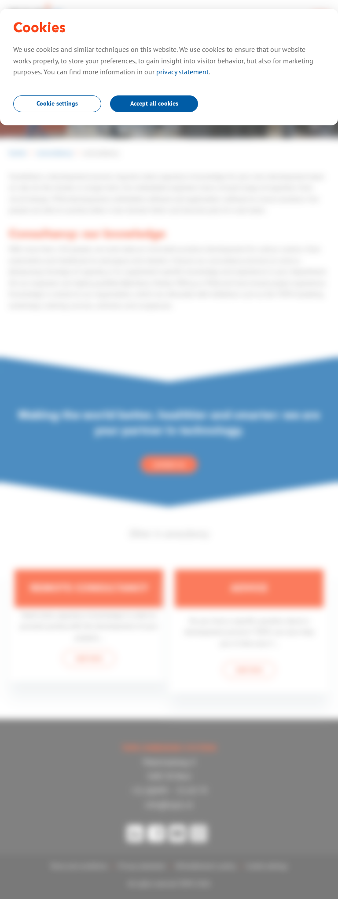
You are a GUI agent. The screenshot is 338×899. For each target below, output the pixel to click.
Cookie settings (57, 103)
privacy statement (182, 71)
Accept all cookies (154, 103)
